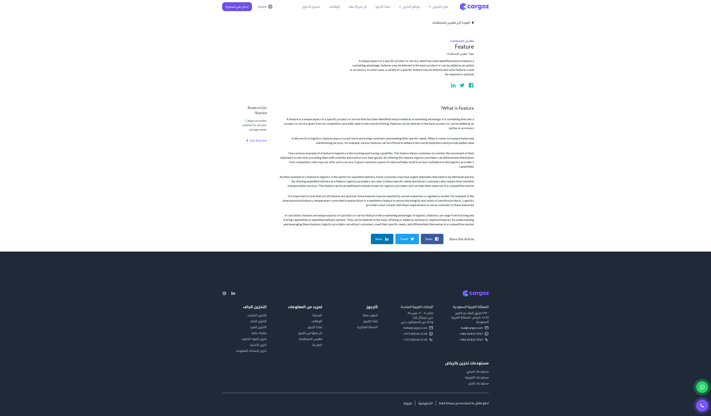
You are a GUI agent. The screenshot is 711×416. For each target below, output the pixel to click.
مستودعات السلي (478, 371)
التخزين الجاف (258, 321)
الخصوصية (425, 403)
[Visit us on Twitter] (462, 85)
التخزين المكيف (257, 315)
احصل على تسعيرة (237, 6)
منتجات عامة (259, 333)
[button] (438, 6)
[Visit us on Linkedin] (453, 85)
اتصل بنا (317, 344)
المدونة (317, 315)
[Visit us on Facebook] (471, 85)
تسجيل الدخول (311, 6)
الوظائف (316, 321)
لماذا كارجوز (370, 321)
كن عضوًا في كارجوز (310, 333)
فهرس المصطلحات (456, 53)
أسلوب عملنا (370, 315)
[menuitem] (409, 6)
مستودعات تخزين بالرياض (467, 363)
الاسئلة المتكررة (367, 327)
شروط (407, 403)
